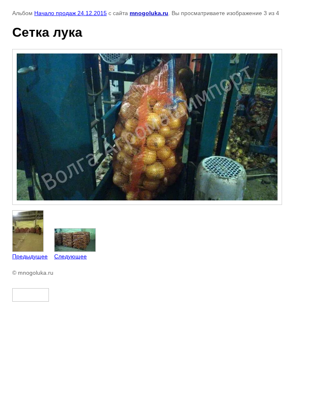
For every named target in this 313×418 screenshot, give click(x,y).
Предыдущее (30, 256)
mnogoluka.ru (149, 13)
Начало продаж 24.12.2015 (70, 13)
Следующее (70, 256)
